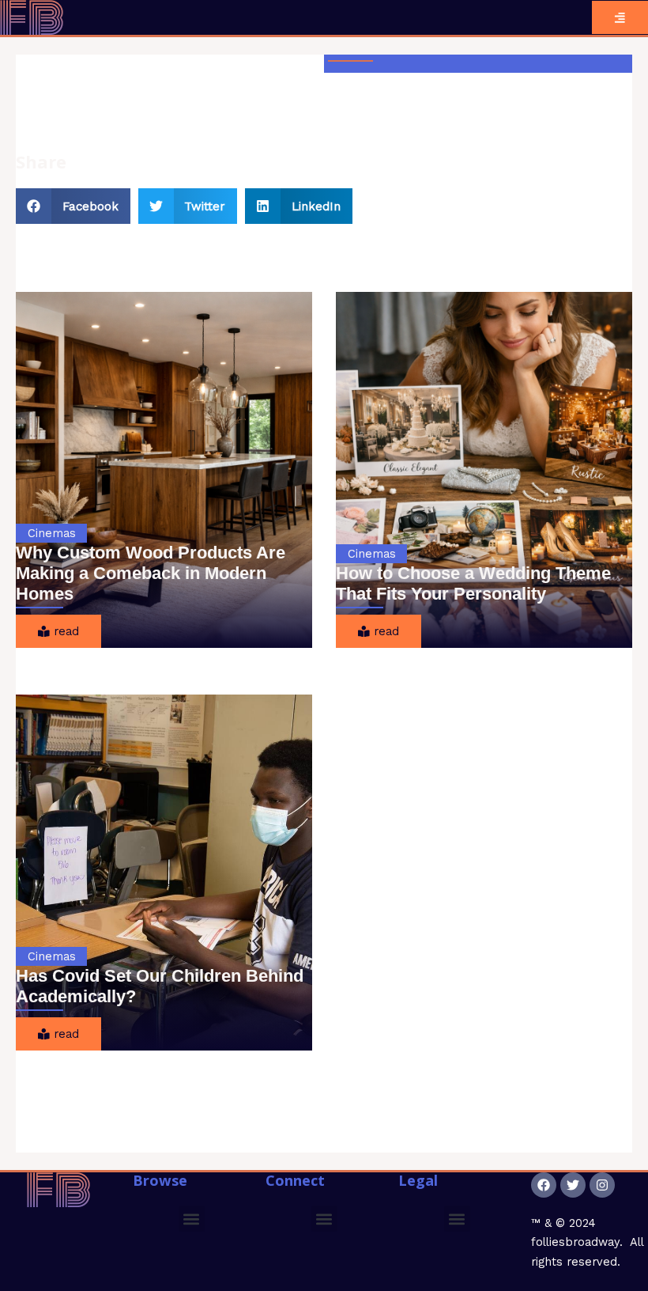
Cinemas (52, 533)
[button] (73, 206)
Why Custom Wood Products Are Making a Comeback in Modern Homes (150, 573)
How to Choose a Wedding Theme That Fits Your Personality (473, 583)
